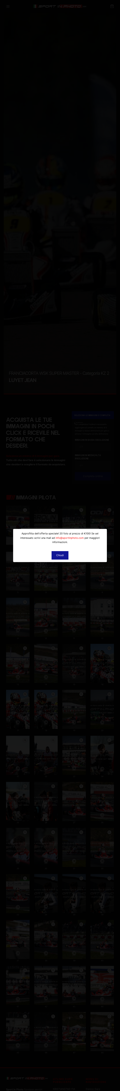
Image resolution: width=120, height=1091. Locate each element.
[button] (60, 555)
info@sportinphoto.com (70, 537)
